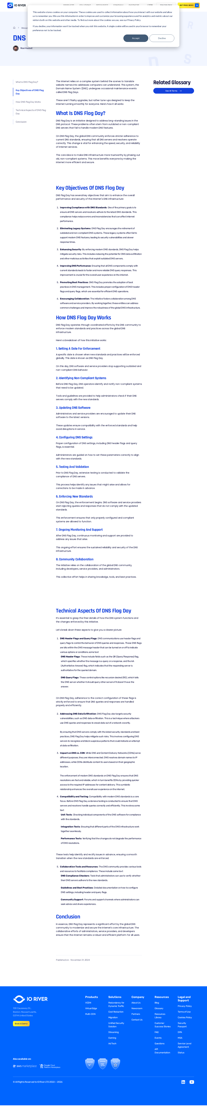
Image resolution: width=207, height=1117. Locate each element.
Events (158, 1038)
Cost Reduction (115, 1011)
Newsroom (136, 1008)
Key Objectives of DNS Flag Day (30, 92)
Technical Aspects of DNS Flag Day (31, 112)
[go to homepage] (14, 28)
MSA (180, 1038)
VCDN (88, 1002)
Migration (112, 1017)
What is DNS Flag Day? (27, 82)
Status (181, 1052)
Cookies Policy (185, 1017)
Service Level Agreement (184, 1045)
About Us (136, 1002)
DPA (180, 1032)
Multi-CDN (90, 1014)
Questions (159, 1043)
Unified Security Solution (116, 1025)
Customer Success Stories (163, 1025)
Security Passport (182, 1025)
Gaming (112, 1038)
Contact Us (136, 1019)
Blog (157, 1002)
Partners (135, 1014)
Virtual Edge (91, 1008)
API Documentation (162, 1051)
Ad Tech (112, 1043)
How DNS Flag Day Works (28, 102)
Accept (136, 38)
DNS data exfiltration (93, 718)
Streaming (113, 1032)
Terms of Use (184, 1011)
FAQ (156, 1032)
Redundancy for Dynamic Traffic (116, 1004)
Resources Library (160, 1016)
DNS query (115, 270)
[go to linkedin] (183, 1082)
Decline (162, 38)
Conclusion (21, 121)
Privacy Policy (185, 1006)
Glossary (159, 1008)
